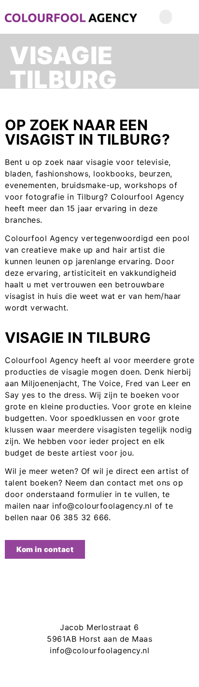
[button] (165, 17)
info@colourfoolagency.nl (99, 650)
